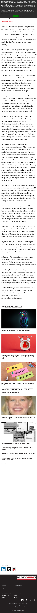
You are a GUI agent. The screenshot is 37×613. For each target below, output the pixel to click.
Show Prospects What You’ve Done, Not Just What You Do (18, 384)
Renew (15, 595)
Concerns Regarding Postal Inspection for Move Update (17, 448)
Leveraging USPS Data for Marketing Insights (16, 330)
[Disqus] (19, 489)
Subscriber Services (18, 586)
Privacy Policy (12, 7)
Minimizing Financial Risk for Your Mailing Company (18, 454)
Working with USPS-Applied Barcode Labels (15, 443)
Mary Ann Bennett (8, 21)
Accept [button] (15, 16)
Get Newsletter (17, 591)
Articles (17, 307)
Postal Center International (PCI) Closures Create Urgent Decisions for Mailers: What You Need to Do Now (18, 356)
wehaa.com (21, 610)
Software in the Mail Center (10, 392)
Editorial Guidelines (6, 593)
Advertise (4, 588)
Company (4, 586)
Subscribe (16, 588)
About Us (4, 591)
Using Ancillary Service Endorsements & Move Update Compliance (16, 459)
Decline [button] (22, 16)
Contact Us (4, 597)
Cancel (15, 597)
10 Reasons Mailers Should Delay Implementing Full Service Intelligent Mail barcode (18, 418)
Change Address (17, 593)
